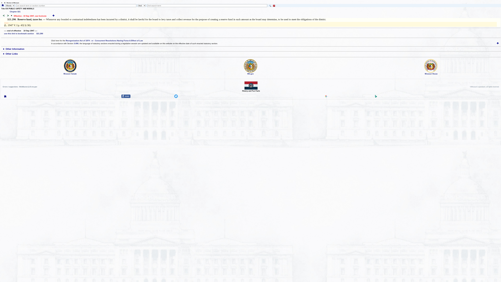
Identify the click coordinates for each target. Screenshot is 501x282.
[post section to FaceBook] (125, 97)
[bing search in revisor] (376, 97)
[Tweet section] (176, 97)
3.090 (76, 43)
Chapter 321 (15, 12)
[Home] (3, 5)
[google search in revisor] (326, 96)
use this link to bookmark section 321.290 (23, 34)
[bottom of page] (53, 16)
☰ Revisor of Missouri (11, 3)
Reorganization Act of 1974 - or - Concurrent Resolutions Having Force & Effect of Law (104, 41)
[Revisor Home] (5, 97)
